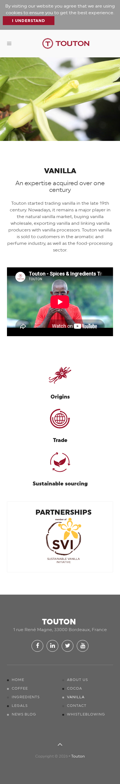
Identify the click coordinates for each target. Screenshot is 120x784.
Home (18, 680)
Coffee (20, 688)
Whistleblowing (86, 714)
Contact (77, 706)
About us (77, 680)
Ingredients (26, 697)
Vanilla (76, 697)
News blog (24, 714)
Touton (78, 756)
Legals (20, 706)
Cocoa (74, 688)
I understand (28, 20)
